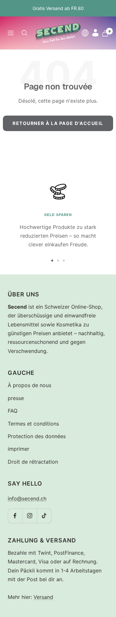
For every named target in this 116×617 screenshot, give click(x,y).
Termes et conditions (33, 423)
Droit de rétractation (33, 461)
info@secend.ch (27, 498)
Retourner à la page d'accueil (58, 123)
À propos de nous (29, 385)
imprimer (18, 449)
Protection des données (37, 436)
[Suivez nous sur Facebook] (15, 516)
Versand (43, 597)
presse (16, 398)
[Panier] (105, 33)
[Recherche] (24, 33)
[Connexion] (95, 32)
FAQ (12, 410)
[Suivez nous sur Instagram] (29, 516)
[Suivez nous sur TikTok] (44, 516)
